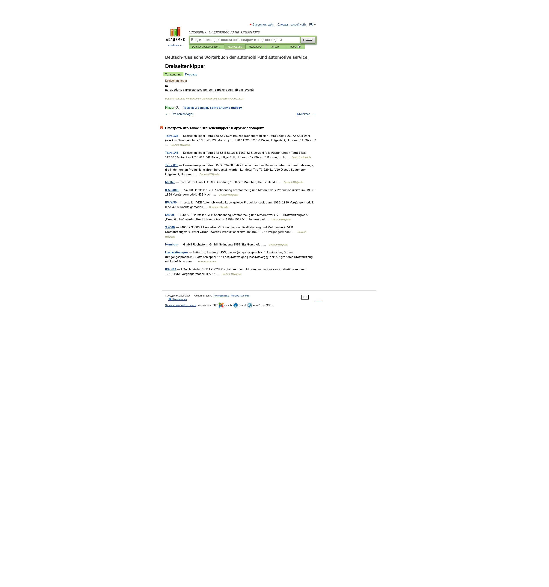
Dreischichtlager (182, 114)
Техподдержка (221, 295)
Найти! (308, 40)
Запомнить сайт (263, 24)
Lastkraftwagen (176, 252)
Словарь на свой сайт (292, 24)
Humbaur (171, 244)
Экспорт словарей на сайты (180, 305)
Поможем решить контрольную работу (212, 107)
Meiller (170, 182)
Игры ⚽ (295, 46)
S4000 (169, 215)
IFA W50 (171, 202)
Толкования (235, 46)
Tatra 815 (171, 165)
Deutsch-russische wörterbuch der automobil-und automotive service (206, 46)
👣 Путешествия (177, 299)
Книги (275, 46)
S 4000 (170, 227)
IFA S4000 (172, 190)
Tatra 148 (171, 152)
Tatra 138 (171, 135)
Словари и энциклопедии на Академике (224, 32)
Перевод (191, 74)
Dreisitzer (303, 114)
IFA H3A (170, 269)
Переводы (255, 46)
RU (311, 24)
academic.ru (175, 45)
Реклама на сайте (239, 295)
